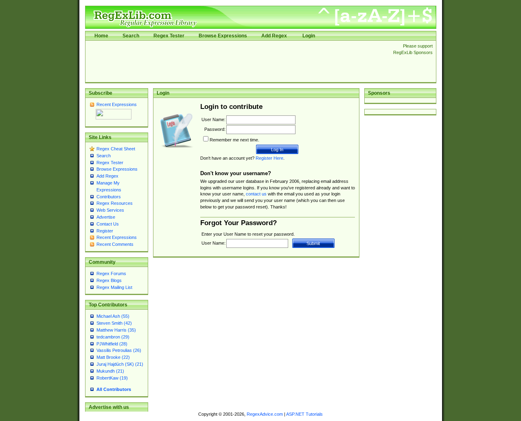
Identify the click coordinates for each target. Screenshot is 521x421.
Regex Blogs (109, 280)
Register (104, 230)
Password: (214, 129)
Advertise (105, 217)
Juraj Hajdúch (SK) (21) (119, 364)
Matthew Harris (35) (116, 330)
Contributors (108, 196)
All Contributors (113, 389)
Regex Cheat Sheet (115, 148)
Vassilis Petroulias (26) (118, 350)
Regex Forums (111, 273)
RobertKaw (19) (112, 377)
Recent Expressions (116, 104)
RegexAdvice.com (265, 414)
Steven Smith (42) (114, 323)
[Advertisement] (237, 61)
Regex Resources (114, 203)
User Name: (213, 119)
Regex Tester (168, 36)
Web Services (110, 210)
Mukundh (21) (110, 371)
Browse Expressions (223, 36)
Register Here (269, 158)
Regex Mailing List (114, 287)
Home (101, 36)
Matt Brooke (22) (113, 357)
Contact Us (107, 223)
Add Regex (274, 36)
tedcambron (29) (112, 336)
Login (308, 36)
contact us (256, 193)
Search (131, 36)
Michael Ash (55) (112, 316)
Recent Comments (115, 244)
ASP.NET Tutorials (304, 414)
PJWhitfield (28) (111, 343)
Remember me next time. (234, 139)
